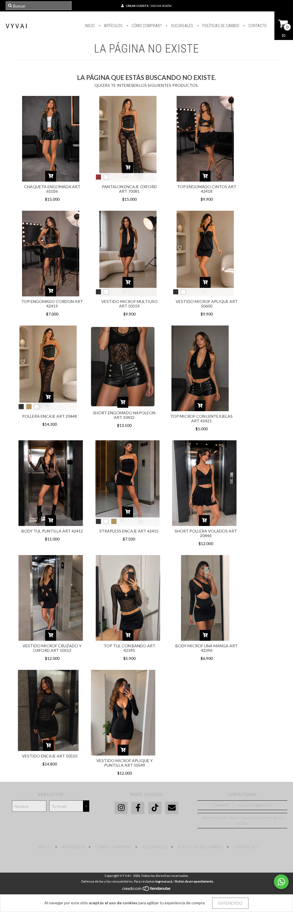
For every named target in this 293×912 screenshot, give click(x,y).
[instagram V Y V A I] (121, 808)
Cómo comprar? (146, 25)
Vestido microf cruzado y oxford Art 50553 (52, 648)
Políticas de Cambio (220, 25)
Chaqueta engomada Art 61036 (52, 189)
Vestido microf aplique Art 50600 (207, 303)
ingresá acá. (164, 881)
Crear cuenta (137, 5)
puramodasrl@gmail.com (255, 805)
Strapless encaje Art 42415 (129, 531)
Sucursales (181, 25)
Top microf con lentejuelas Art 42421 (201, 418)
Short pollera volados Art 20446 (206, 533)
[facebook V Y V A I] (137, 808)
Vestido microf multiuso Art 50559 (129, 303)
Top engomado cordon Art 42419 (52, 303)
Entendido (230, 903)
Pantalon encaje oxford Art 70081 (129, 189)
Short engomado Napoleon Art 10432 (124, 415)
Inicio (90, 25)
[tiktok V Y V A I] (154, 808)
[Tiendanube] (147, 890)
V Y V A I (16, 25)
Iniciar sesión (161, 5)
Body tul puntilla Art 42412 (52, 531)
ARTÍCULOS (112, 25)
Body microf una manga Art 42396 (206, 648)
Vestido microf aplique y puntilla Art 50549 (124, 763)
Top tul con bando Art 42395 (129, 648)
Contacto (257, 25)
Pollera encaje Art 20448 (49, 416)
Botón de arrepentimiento (194, 881)
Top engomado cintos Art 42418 (206, 189)
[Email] (171, 808)
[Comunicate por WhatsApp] (281, 881)
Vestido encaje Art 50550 (49, 756)
